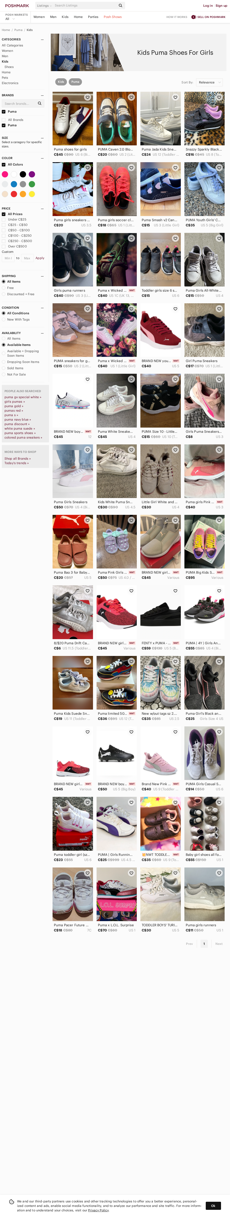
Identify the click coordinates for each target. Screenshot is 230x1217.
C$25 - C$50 (18, 225)
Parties (93, 17)
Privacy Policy (98, 1210)
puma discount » (17, 424)
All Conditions (18, 313)
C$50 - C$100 (19, 230)
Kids (65, 17)
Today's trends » (16, 463)
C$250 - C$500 (20, 241)
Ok (213, 1206)
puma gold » (14, 406)
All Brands (15, 120)
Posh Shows (113, 17)
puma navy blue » (17, 419)
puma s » (11, 415)
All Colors (15, 164)
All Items (13, 282)
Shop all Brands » (17, 459)
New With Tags (18, 319)
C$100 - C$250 (20, 236)
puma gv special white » (22, 397)
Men (53, 17)
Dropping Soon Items (23, 362)
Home (78, 17)
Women (39, 17)
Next (219, 944)
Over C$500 (17, 246)
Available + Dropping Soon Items (23, 353)
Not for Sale (16, 374)
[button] (45, 5)
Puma (18, 30)
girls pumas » (14, 402)
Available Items (19, 345)
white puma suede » (19, 428)
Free (10, 288)
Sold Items (15, 368)
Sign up (221, 6)
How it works (177, 17)
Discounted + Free (21, 294)
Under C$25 (17, 219)
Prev (189, 944)
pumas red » (13, 411)
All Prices (15, 214)
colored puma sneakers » (23, 437)
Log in (208, 6)
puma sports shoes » (20, 433)
